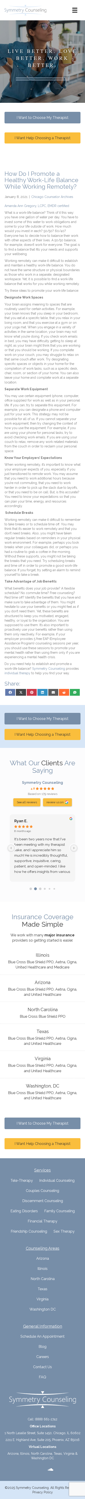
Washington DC (42, 1309)
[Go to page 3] (45, 889)
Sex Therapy (64, 1231)
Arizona (42, 1258)
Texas (42, 1289)
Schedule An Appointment (42, 1336)
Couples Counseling (42, 1191)
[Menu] (74, 10)
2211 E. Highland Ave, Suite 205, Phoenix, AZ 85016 (42, 1440)
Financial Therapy (42, 1221)
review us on (55, 802)
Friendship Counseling (29, 1231)
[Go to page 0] (30, 889)
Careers (42, 1357)
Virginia (42, 1299)
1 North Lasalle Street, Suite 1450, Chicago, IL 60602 (42, 1433)
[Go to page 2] (40, 889)
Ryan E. (20, 821)
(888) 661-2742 (46, 1419)
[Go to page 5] (54, 889)
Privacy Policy (42, 1492)
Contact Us (42, 1367)
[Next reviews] (73, 848)
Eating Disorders (24, 1211)
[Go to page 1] (35, 888)
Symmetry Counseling (42, 782)
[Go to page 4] (49, 889)
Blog (42, 1346)
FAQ (42, 1377)
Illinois (42, 1268)
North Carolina (43, 1279)
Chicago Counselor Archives (52, 197)
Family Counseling (59, 1211)
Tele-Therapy (21, 1180)
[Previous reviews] (11, 848)
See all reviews (27, 802)
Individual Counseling (57, 1180)
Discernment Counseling (42, 1201)
